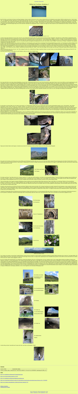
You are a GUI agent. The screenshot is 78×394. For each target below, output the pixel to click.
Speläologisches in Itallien (5, 387)
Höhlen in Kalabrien (4, 386)
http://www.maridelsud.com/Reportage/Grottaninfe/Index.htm (11, 374)
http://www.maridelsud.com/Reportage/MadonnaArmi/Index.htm (12, 378)
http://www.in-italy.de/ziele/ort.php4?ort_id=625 (9, 376)
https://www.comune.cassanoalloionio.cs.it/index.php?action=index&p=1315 (14, 382)
